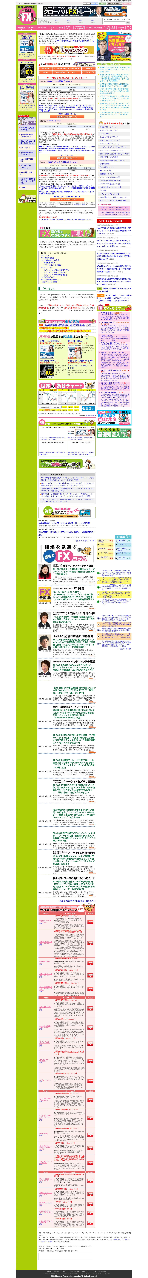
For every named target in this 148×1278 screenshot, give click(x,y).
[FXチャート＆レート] (88, 408)
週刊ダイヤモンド (76, 1269)
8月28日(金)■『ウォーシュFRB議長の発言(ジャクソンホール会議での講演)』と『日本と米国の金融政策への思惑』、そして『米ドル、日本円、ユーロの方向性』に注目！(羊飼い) (116, 618)
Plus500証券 (43, 1134)
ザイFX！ (107, 1269)
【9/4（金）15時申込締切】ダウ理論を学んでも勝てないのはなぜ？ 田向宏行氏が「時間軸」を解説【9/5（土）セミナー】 (74, 690)
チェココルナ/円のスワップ (110, 144)
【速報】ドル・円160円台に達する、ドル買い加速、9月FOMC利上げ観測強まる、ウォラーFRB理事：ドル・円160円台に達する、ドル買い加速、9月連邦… (116, 594)
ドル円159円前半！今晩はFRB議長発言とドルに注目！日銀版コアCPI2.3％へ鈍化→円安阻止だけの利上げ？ (74, 619)
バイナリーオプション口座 (109, 194)
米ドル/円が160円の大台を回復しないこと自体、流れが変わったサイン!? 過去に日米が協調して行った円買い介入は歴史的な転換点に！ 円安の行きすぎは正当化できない (74, 789)
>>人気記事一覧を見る (124, 649)
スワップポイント (106, 134)
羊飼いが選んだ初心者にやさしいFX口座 (114, 154)
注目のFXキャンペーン (108, 127)
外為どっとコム (45, 942)
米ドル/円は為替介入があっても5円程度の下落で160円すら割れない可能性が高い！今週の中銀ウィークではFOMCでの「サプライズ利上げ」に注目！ (73, 860)
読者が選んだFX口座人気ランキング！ (114, 197)
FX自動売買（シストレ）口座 (110, 187)
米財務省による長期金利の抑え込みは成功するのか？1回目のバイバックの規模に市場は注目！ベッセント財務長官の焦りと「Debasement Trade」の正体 (74, 714)
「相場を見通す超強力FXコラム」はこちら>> (77, 901)
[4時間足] (76, 410)
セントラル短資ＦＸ (91, 415)
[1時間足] (70, 410)
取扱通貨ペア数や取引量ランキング (113, 160)
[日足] (64, 407)
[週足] (70, 407)
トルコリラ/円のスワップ (109, 137)
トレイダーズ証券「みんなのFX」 (26, 135)
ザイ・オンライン (87, 1269)
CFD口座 (103, 190)
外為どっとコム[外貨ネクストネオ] (80, 361)
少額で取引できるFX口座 (109, 157)
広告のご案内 (102, 1266)
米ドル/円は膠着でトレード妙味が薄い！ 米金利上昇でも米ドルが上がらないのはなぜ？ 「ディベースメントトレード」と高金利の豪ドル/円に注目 (74, 764)
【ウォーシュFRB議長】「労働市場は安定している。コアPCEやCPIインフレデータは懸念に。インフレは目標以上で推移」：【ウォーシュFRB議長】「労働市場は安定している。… (116, 580)
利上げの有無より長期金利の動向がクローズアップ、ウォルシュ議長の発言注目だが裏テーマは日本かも (74, 571)
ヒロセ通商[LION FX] (48, 361)
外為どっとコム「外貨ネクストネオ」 (27, 142)
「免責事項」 (118, 1243)
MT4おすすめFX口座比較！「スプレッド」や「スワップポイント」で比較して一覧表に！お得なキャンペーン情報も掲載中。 (67, 479)
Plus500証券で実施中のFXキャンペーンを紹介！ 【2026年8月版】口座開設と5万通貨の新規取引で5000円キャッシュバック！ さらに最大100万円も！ (74, 837)
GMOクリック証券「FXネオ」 (27, 129)
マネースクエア (45, 1162)
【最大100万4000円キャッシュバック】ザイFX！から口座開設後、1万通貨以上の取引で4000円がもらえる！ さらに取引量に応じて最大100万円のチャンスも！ (115, 316)
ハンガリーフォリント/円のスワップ (113, 147)
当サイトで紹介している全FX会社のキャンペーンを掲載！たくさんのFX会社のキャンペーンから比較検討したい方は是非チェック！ (67, 484)
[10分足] (53, 410)
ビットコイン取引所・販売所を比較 (113, 200)
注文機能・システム (107, 174)
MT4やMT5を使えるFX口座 (110, 184)
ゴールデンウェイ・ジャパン (45, 1042)
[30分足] (64, 410)
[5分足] (47, 410)
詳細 (40, 923)
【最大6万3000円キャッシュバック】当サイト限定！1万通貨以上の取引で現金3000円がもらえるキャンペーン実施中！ (115, 337)
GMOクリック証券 (45, 921)
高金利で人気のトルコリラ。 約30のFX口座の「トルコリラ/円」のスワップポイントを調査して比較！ (115, 70)
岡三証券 (45, 1203)
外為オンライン (45, 974)
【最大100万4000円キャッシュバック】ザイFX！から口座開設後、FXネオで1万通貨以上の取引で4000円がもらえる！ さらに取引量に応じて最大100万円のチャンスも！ (115, 346)
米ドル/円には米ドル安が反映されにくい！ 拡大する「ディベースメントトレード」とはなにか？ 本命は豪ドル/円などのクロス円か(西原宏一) (116, 636)
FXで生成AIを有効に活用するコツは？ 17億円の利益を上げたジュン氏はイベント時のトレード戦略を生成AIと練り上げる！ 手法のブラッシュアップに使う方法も (74, 814)
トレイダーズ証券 (45, 1026)
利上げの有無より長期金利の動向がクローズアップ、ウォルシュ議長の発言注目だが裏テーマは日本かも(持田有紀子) (116, 624)
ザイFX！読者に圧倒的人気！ (27, 37)
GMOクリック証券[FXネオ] (50, 341)
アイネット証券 (45, 1179)
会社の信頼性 (104, 164)
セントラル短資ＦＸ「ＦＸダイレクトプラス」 (27, 181)
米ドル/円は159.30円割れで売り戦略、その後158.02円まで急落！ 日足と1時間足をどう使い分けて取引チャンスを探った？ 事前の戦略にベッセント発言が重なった (74, 739)
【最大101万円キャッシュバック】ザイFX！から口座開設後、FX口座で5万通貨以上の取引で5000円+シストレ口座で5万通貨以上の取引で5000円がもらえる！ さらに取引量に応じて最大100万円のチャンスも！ (115, 375)
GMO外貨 (44, 962)
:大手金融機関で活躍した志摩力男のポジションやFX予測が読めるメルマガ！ (65, 325)
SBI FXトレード (26, 148)
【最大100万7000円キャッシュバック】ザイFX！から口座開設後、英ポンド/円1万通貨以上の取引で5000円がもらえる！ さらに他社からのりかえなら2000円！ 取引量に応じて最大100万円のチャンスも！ (115, 327)
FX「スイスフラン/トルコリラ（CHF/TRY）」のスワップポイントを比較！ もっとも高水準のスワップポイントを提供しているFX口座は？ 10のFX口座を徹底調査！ (74, 596)
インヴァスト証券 (45, 1117)
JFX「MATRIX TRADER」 (25, 167)
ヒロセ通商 (45, 1007)
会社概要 (56, 1266)
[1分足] (41, 410)
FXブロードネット (45, 1080)
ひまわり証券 (45, 1211)
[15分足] (59, 410)
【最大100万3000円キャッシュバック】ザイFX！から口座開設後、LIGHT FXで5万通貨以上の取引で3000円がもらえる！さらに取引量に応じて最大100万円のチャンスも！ (115, 386)
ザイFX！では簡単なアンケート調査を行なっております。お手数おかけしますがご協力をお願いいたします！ (67, 500)
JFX (44, 1060)
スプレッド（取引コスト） (109, 130)
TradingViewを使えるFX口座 (110, 180)
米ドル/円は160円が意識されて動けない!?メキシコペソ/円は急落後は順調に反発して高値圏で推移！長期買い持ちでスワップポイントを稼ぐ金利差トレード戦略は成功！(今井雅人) (116, 643)
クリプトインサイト (98, 1269)
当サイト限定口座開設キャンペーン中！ (27, 88)
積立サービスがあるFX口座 (110, 177)
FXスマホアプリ (106, 170)
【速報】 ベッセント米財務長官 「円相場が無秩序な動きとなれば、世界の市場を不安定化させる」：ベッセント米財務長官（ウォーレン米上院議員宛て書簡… (116, 573)
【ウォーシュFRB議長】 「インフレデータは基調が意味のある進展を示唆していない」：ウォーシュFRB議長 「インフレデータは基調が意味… (116, 587)
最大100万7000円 (26, 62)
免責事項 (49, 1266)
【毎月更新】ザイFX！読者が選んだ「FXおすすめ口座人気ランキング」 (66, 219)
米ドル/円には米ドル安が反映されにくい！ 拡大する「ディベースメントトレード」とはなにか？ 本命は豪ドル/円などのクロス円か (74, 667)
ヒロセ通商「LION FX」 (27, 160)
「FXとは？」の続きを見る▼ (67, 314)
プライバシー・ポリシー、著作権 (70, 1266)
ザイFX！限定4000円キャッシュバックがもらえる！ (27, 107)
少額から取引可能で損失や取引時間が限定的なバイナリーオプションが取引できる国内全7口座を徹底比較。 (114, 91)
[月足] (76, 407)
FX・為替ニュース (106, 167)
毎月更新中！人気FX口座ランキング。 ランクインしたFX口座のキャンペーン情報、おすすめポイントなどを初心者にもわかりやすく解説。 (67, 495)
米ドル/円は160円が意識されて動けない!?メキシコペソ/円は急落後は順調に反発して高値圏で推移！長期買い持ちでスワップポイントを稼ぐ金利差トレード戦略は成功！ (74, 643)
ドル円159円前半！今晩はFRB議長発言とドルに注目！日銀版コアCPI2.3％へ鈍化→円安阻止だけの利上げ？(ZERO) (116, 630)
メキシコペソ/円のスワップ (110, 140)
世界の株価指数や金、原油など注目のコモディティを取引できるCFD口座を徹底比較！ (114, 115)
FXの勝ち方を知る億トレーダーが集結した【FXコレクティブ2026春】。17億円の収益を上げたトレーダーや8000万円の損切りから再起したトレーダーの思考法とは (74, 885)
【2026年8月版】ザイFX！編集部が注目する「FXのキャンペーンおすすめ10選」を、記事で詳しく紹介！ (67, 490)
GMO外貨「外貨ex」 (75, 341)
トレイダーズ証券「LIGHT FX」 (26, 153)
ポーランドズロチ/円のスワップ (111, 150)
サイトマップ (85, 1266)
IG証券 (22, 187)
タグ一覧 (93, 1266)
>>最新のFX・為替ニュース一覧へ (85, 541)
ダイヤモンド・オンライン (63, 1269)
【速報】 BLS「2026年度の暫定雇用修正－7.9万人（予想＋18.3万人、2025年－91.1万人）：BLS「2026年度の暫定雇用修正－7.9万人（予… (116, 601)
